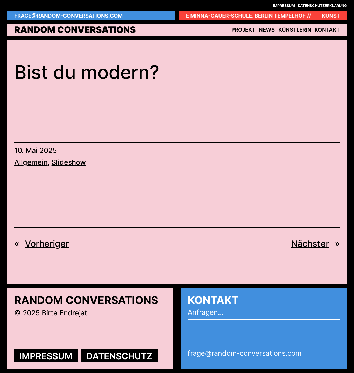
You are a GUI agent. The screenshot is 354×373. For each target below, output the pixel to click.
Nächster (310, 243)
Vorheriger (47, 243)
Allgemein (31, 162)
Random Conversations (75, 29)
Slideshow (69, 162)
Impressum (46, 356)
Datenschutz (119, 356)
